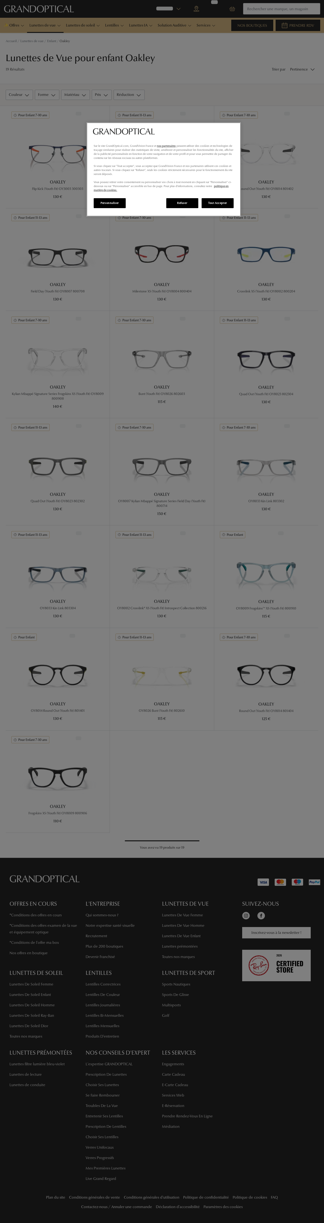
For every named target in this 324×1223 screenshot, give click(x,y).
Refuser (182, 203)
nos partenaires (166, 146)
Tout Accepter (217, 203)
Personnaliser (110, 203)
